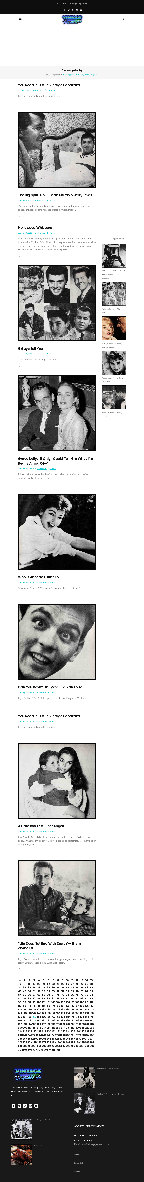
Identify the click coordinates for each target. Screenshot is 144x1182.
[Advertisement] (72, 44)
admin (52, 90)
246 (48, 1035)
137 (62, 1009)
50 (29, 991)
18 (29, 984)
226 (29, 1031)
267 (72, 1038)
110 (86, 1002)
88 (57, 998)
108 (77, 1002)
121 (62, 1006)
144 (19, 1013)
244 (38, 1035)
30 (86, 984)
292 (38, 1046)
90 (67, 998)
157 (82, 1013)
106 (67, 1002)
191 (91, 1020)
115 (34, 1006)
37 (43, 987)
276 (38, 1042)
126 (86, 1006)
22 (48, 984)
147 (34, 1013)
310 (48, 1049)
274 (29, 1042)
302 (86, 1046)
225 (24, 1031)
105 (62, 1002)
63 (91, 991)
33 (24, 987)
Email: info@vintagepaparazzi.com (92, 1144)
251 (72, 1035)
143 (91, 1009)
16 (20, 984)
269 (82, 1038)
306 (29, 1049)
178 (29, 1020)
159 (91, 1013)
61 (82, 991)
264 (58, 1038)
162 (29, 1017)
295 (53, 1046)
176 (19, 1020)
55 (53, 991)
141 (82, 1009)
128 (19, 1009)
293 (43, 1046)
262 (48, 1038)
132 (38, 1009)
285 (82, 1042)
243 (34, 1035)
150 (48, 1013)
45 (82, 987)
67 (34, 995)
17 (24, 984)
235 (72, 1031)
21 (43, 984)
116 (38, 1006)
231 (53, 1031)
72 (58, 995)
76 (77, 995)
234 (67, 1031)
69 (43, 995)
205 (82, 1024)
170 (67, 1017)
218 (67, 1027)
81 (24, 998)
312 (58, 1049)
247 (53, 1035)
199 (53, 1024)
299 (72, 1046)
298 (67, 1046)
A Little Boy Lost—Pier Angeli (41, 826)
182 (48, 1020)
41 (62, 987)
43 (72, 987)
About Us (77, 1172)
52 (38, 991)
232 (58, 1031)
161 (24, 1017)
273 (24, 1042)
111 (91, 1002)
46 (86, 987)
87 (53, 998)
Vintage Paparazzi (52, 75)
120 (58, 1006)
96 (19, 1002)
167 (53, 1017)
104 (58, 1002)
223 (91, 1027)
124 (77, 1006)
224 (19, 1031)
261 (43, 1038)
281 (62, 1042)
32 (19, 987)
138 (67, 1009)
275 (34, 1042)
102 (48, 1002)
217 (62, 1027)
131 (34, 1009)
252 (77, 1035)
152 (58, 1013)
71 (53, 995)
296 (58, 1046)
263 (53, 1038)
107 (72, 1002)
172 (77, 1017)
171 (72, 1017)
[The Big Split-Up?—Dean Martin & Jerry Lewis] (57, 149)
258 (29, 1038)
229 (43, 1031)
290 (29, 1046)
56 (57, 991)
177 (24, 1020)
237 (82, 1031)
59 (72, 991)
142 (86, 1009)
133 (43, 1009)
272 (19, 1042)
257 (24, 1038)
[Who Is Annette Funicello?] (57, 531)
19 (34, 984)
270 (86, 1038)
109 (82, 1002)
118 (48, 1006)
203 (72, 1024)
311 (53, 1049)
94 (86, 998)
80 (19, 998)
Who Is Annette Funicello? (39, 577)
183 (53, 1020)
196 (38, 1024)
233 (62, 1031)
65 (24, 995)
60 (77, 991)
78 (86, 995)
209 (24, 1027)
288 (19, 1046)
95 (91, 998)
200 (58, 1024)
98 (29, 1002)
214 (48, 1027)
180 (38, 1020)
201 (62, 1024)
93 (81, 998)
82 (29, 998)
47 (91, 987)
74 (67, 995)
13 (82, 980)
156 (77, 1013)
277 (43, 1042)
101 (43, 1002)
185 (62, 1020)
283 (72, 1042)
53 (43, 991)
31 (91, 984)
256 (19, 1038)
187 (72, 1020)
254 (86, 1035)
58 (67, 991)
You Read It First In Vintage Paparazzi (49, 85)
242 (29, 1035)
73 (62, 995)
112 (19, 1006)
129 (24, 1009)
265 (62, 1038)
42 (67, 987)
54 (48, 991)
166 (48, 1017)
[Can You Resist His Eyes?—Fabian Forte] (57, 641)
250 (67, 1035)
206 (86, 1024)
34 (29, 987)
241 (24, 1035)
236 (77, 1031)
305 (24, 1049)
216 (58, 1027)
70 (48, 995)
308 (38, 1049)
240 (19, 1035)
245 (43, 1035)
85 (43, 998)
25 (62, 984)
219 (72, 1027)
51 (34, 991)
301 (82, 1046)
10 (67, 980)
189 (82, 1020)
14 (86, 980)
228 (38, 1031)
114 (29, 1006)
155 (72, 1013)
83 (34, 998)
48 (19, 991)
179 (34, 1020)
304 (19, 1049)
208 (19, 1027)
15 (91, 980)
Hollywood (39, 90)
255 (91, 1035)
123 (72, 1006)
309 (43, 1049)
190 (86, 1020)
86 (48, 998)
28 (77, 984)
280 (58, 1042)
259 (34, 1038)
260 (38, 1038)
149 (43, 1013)
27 (72, 984)
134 (48, 1009)
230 (48, 1031)
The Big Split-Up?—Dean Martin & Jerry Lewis (55, 195)
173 (82, 1017)
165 (43, 1017)
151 (53, 1013)
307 (34, 1049)
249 (62, 1035)
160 (19, 1017)
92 (77, 998)
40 (58, 987)
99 (34, 1002)
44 (77, 987)
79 (91, 995)
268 (77, 1038)
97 (24, 1002)
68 (38, 995)
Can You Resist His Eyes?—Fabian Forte (50, 687)
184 (58, 1020)
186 (67, 1020)
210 (29, 1027)
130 (29, 1009)
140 (77, 1009)
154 (67, 1013)
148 (38, 1013)
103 (53, 1002)
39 (53, 987)
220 (77, 1027)
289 (24, 1046)
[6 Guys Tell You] (57, 303)
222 (86, 1027)
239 (91, 1031)
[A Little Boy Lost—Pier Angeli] (57, 780)
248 (58, 1035)
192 (19, 1024)
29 (81, 984)
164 (38, 1017)
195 (34, 1024)
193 (24, 1024)
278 (48, 1042)
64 (19, 995)
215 (53, 1027)
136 (58, 1009)
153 (62, 1013)
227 (34, 1031)
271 (91, 1038)
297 (62, 1046)
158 (86, 1013)
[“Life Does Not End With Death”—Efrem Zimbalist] (57, 898)
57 (62, 991)
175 (91, 1017)
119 (53, 1006)
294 (48, 1046)
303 (91, 1046)
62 (86, 991)
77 (81, 995)
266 (67, 1038)
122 (67, 1006)
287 (91, 1042)
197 (43, 1024)
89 (62, 998)
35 (34, 987)
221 (82, 1027)
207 (91, 1024)
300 (77, 1046)
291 (34, 1046)
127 (91, 1006)
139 (72, 1009)
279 (53, 1042)
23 (53, 984)
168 (58, 1017)
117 (43, 1006)
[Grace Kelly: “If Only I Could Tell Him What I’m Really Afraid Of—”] (57, 413)
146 (29, 1013)
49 (24, 991)
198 (48, 1024)
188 (77, 1020)
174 (86, 1017)
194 (29, 1024)
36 (38, 987)
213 (43, 1027)
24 (57, 984)
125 (82, 1006)
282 (67, 1042)
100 (38, 1002)
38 (48, 987)
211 (34, 1027)
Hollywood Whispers (35, 227)
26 (67, 984)
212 (38, 1027)
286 (86, 1042)
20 (38, 984)
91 (72, 998)
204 (77, 1024)
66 (29, 995)
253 (82, 1035)
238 (86, 1031)
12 (77, 980)
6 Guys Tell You (30, 348)
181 (43, 1020)
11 (72, 980)
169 (62, 1017)
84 (38, 998)
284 (77, 1042)
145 (24, 1013)
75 (72, 995)
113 (24, 1006)
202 (67, 1024)
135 (53, 1009)
